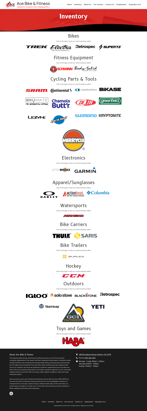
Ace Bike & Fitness (33, 3)
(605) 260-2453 (90, 358)
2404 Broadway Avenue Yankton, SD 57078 (95, 354)
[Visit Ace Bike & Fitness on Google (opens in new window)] (11, 393)
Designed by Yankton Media (86, 405)
